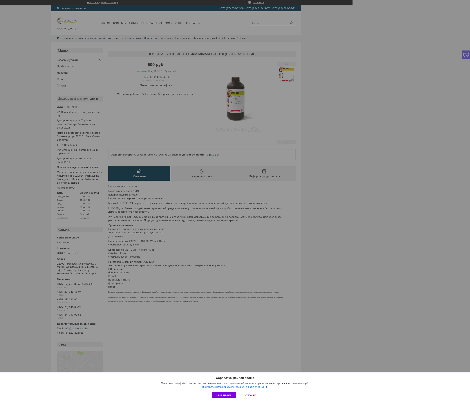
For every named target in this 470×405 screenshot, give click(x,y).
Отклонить (251, 395)
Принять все (223, 395)
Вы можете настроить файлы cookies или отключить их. (233, 387)
